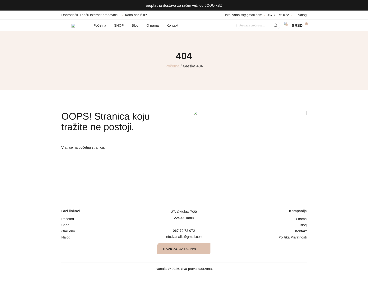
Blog (135, 25)
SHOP (119, 25)
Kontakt (172, 25)
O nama (152, 25)
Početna (100, 25)
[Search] (275, 25)
